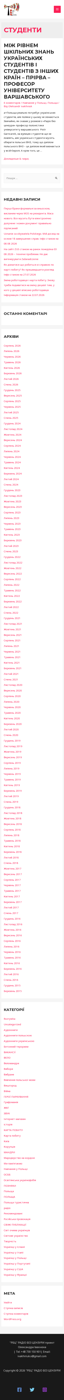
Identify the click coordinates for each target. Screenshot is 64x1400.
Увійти (8, 1302)
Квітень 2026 (12, 367)
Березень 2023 (13, 540)
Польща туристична (16, 1202)
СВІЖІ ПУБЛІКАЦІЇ (15, 1224)
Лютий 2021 (11, 673)
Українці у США (13, 1269)
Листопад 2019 (13, 746)
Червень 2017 (12, 885)
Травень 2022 (12, 590)
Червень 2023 (12, 523)
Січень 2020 (11, 735)
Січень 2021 (11, 679)
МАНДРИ (9, 1152)
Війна (7, 1091)
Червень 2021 (12, 651)
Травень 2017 (12, 890)
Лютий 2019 (11, 796)
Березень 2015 (13, 991)
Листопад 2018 (13, 813)
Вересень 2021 (13, 635)
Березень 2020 (13, 724)
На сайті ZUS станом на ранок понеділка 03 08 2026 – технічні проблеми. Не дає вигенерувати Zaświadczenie (30, 254)
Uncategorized (12, 1024)
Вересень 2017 (13, 874)
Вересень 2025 (13, 395)
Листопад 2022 (13, 562)
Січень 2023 (11, 551)
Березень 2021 (13, 668)
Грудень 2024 (12, 423)
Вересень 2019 (13, 757)
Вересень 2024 (13, 440)
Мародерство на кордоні (19, 1157)
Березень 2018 (13, 851)
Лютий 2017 (11, 907)
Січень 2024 (11, 484)
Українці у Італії (13, 1252)
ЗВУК (7, 1113)
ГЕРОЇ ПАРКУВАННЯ (16, 1096)
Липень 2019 (11, 768)
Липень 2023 (11, 518)
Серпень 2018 (12, 829)
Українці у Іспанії (14, 1246)
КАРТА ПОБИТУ (13, 1130)
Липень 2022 (11, 584)
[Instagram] (44, 1389)
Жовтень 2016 (12, 929)
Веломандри (11, 1063)
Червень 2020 (12, 707)
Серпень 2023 (12, 512)
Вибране (9, 1074)
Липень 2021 (11, 646)
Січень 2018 (11, 863)
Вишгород (10, 1085)
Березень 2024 (13, 473)
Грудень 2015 (12, 985)
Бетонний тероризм (16, 1046)
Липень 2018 (11, 835)
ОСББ (7, 1174)
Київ (6, 1141)
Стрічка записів (13, 1308)
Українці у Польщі (15, 1258)
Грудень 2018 (12, 807)
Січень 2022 (11, 612)
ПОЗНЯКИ (10, 1185)
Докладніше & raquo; (16, 158)
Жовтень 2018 (12, 818)
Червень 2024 (12, 456)
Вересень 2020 (13, 690)
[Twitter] (32, 1389)
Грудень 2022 (12, 557)
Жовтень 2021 (12, 629)
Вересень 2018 (13, 824)
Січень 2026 (11, 384)
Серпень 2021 (12, 640)
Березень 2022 (13, 601)
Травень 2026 (12, 362)
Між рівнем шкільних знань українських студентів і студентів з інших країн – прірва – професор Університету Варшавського (31, 71)
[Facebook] (19, 1389)
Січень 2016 (11, 979)
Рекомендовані (13, 1213)
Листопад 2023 (13, 495)
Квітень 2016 (12, 963)
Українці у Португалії (17, 1263)
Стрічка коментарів (16, 1313)
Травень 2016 (12, 957)
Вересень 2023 (13, 506)
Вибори (8, 1068)
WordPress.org (12, 1319)
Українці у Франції (15, 1274)
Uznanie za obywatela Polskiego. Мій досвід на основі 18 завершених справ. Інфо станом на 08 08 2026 (31, 238)
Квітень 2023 (12, 534)
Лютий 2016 (11, 974)
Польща (53, 102)
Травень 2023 (12, 529)
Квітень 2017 (12, 896)
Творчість (10, 1241)
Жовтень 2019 (12, 751)
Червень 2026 (12, 356)
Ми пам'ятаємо (13, 1163)
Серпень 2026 (12, 345)
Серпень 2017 (12, 879)
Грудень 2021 (12, 618)
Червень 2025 (12, 406)
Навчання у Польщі (34, 102)
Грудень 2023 (12, 490)
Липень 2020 (11, 701)
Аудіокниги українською (19, 1041)
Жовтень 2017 (12, 868)
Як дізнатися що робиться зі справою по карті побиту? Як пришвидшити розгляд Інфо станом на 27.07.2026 (29, 269)
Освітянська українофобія (20, 1180)
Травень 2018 (12, 840)
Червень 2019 (12, 774)
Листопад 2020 (13, 684)
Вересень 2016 (13, 935)
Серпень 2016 (12, 941)
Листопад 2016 (13, 924)
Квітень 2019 (12, 785)
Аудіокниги (11, 1030)
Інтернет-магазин (15, 1119)
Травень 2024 (12, 462)
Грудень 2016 (12, 918)
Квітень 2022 (12, 595)
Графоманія (11, 1102)
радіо (7, 1208)
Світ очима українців (17, 1230)
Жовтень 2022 (12, 568)
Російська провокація (17, 1219)
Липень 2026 (11, 351)
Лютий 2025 (11, 412)
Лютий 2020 (11, 729)
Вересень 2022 (13, 573)
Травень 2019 (12, 779)
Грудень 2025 (12, 390)
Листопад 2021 (13, 623)
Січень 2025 (11, 417)
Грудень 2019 (12, 740)
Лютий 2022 (11, 607)
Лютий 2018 (11, 857)
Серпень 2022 (12, 579)
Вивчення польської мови (19, 1079)
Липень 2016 (11, 946)
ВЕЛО (7, 1057)
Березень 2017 (13, 902)
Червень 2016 (12, 952)
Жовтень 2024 (12, 434)
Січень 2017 (11, 913)
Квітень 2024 (12, 468)
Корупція (9, 1146)
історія (8, 1124)
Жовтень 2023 (12, 501)
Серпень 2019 (12, 762)
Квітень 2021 (12, 662)
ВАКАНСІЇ (10, 1052)
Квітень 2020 (12, 718)
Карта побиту (12, 1135)
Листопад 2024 (13, 429)
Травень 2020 (12, 712)
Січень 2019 (11, 801)
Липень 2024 (11, 451)
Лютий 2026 (11, 378)
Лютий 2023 (11, 546)
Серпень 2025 (12, 401)
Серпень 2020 (12, 696)
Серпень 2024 (12, 445)
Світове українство (16, 1235)
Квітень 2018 (12, 846)
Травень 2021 (12, 657)
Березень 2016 (13, 968)
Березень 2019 (13, 790)
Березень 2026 (13, 373)
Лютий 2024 (11, 479)
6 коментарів (12, 102)
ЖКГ (6, 1107)
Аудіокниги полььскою (18, 1035)
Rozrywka (9, 1018)
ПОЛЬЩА (9, 1196)
